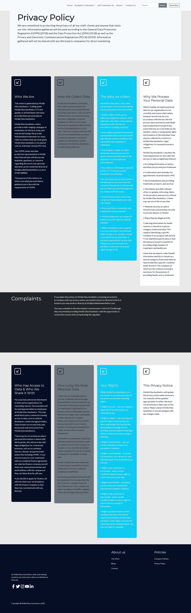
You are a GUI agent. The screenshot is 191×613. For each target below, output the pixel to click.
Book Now (174, 5)
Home (70, 5)
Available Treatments (84, 5)
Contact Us (131, 5)
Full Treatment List (105, 5)
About (119, 5)
